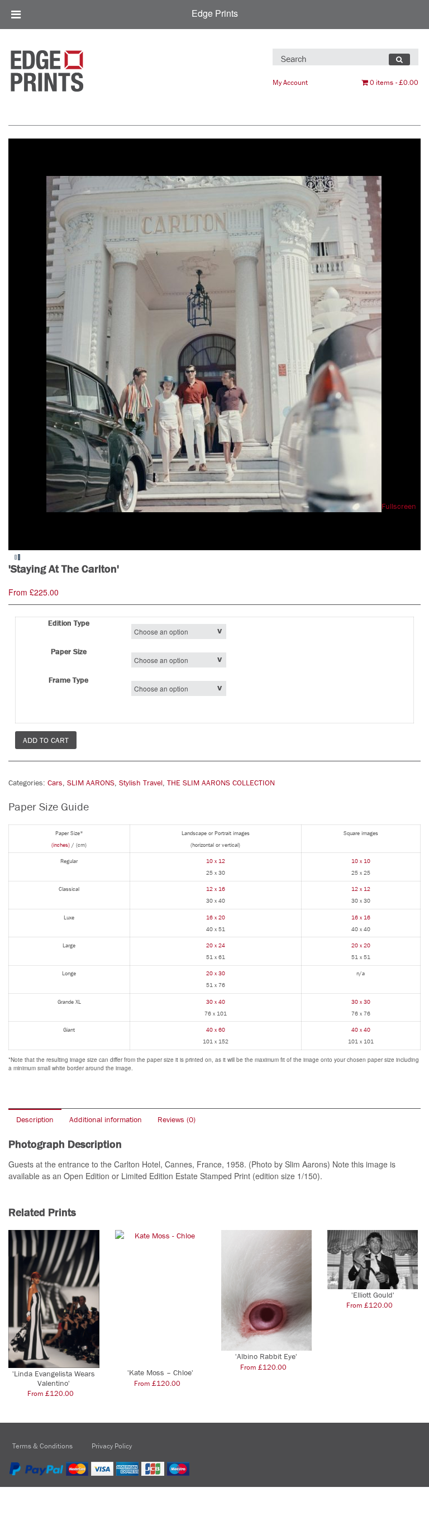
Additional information (105, 1119)
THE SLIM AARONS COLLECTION (221, 783)
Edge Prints (215, 13)
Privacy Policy (112, 1446)
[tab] (34, 1119)
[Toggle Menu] (16, 14)
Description (35, 1119)
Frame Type (68, 680)
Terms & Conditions (42, 1446)
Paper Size (69, 651)
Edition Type (68, 623)
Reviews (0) (177, 1119)
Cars (55, 783)
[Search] (399, 60)
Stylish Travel (141, 783)
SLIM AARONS (91, 783)
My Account (290, 82)
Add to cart (46, 740)
